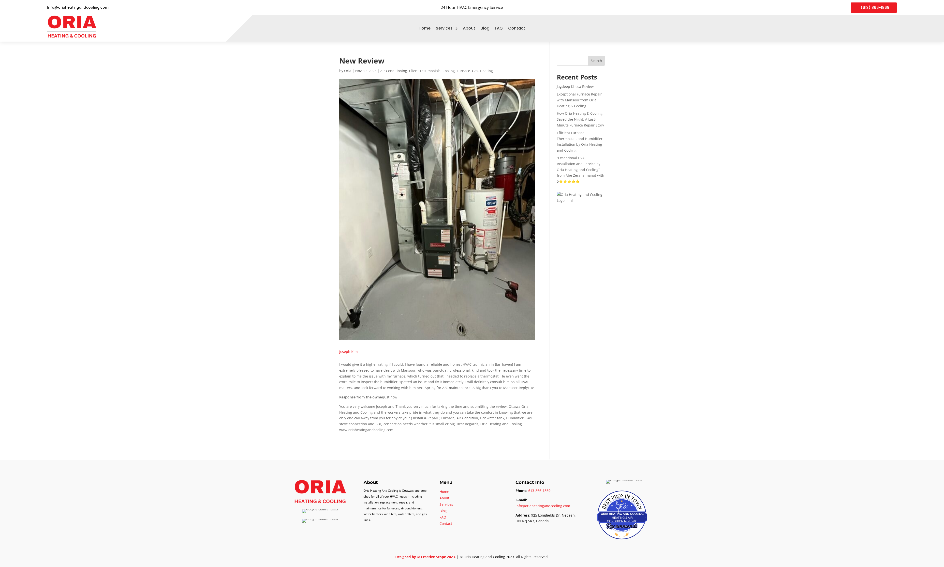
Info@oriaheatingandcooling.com (77, 7)
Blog (485, 28)
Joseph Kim (348, 351)
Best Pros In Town (622, 495)
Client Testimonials (425, 70)
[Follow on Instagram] (893, 28)
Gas (475, 70)
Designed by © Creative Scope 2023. (426, 556)
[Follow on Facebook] (875, 28)
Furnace (463, 70)
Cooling (448, 70)
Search (596, 60)
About (469, 28)
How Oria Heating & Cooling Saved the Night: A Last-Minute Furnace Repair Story (580, 119)
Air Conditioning (393, 70)
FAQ (499, 28)
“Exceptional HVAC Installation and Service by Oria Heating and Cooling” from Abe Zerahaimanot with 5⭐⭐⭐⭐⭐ (580, 170)
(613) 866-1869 (875, 7)
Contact (516, 28)
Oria (347, 70)
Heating (486, 70)
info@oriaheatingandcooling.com (543, 506)
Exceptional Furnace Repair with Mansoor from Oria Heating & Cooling (579, 100)
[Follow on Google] (884, 28)
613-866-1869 (539, 490)
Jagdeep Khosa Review (575, 86)
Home (424, 28)
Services (444, 28)
